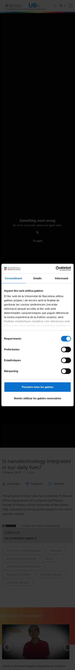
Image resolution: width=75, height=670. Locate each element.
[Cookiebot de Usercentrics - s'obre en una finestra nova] (55, 268)
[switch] (66, 349)
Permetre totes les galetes (37, 386)
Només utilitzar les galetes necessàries (37, 398)
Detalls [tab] (37, 278)
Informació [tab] (61, 278)
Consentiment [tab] (13, 278)
